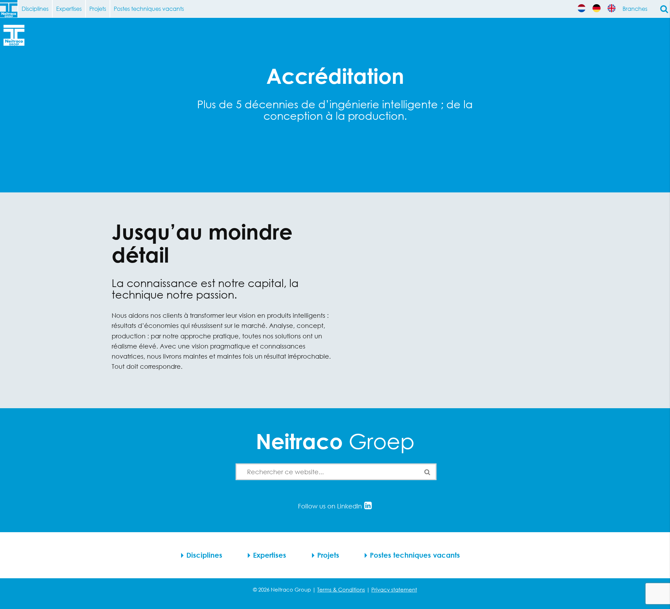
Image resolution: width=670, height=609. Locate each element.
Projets (97, 8)
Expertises (69, 8)
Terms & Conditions (341, 589)
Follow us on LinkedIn (331, 506)
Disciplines (35, 8)
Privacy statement (394, 589)
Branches (635, 8)
